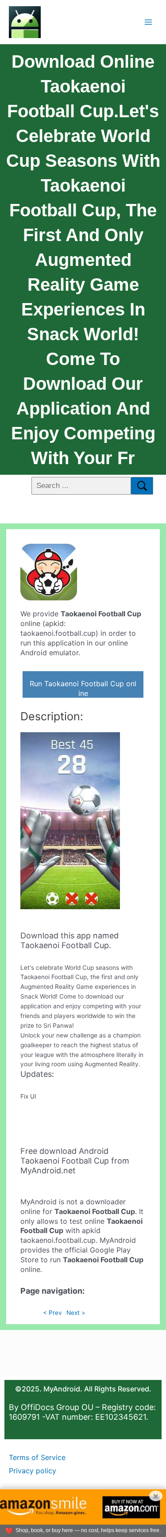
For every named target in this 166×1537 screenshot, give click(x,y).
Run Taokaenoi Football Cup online (83, 688)
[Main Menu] (148, 22)
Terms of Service (37, 1457)
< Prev (52, 1312)
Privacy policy (32, 1470)
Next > (75, 1312)
